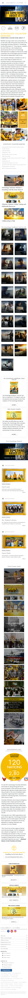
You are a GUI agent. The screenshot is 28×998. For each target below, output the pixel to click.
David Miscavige (14, 976)
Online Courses (5, 940)
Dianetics (9, 973)
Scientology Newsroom (5, 976)
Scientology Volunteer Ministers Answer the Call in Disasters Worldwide (13, 158)
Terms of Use (22, 993)
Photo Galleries (6, 955)
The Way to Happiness (8, 983)
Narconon (21, 983)
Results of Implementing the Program (9, 168)
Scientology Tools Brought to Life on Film (10, 163)
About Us (3, 936)
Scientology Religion (5, 974)
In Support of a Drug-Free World (15, 985)
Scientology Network (16, 973)
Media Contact (6, 957)
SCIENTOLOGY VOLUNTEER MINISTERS (14, 144)
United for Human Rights (6, 987)
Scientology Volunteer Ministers (7, 980)
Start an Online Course (17, 978)
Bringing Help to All (6, 161)
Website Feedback (7, 965)
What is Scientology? (6, 938)
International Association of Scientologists (9, 982)
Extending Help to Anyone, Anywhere (9, 154)
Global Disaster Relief (6, 156)
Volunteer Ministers (5, 149)
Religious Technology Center (6, 978)
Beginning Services (6, 942)
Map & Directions (7, 967)
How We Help (4, 948)
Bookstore (3, 946)
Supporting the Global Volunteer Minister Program (13, 147)
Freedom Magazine (22, 982)
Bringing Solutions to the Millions (8, 166)
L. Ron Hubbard (4, 973)
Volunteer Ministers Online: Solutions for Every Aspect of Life (14, 164)
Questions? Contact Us (8, 962)
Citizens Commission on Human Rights (8, 989)
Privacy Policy (10, 993)
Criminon (16, 983)
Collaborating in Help (6, 152)
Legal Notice (3, 994)
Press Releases (7, 953)
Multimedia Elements (6, 150)
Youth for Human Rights (16, 987)
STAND (2, 983)
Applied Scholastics (4, 985)
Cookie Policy (16, 993)
